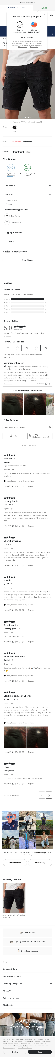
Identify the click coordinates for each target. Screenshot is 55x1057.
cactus (7, 462)
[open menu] (3, 14)
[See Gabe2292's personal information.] (16, 505)
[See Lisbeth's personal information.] (13, 544)
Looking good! (10, 628)
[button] (20, 27)
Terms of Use (34, 47)
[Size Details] (7, 215)
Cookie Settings (9, 1048)
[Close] (44, 14)
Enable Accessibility (27, 2)
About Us (7, 990)
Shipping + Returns (13, 232)
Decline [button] (15, 1052)
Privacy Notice (23, 1046)
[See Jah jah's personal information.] (12, 660)
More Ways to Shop (12, 976)
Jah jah (7, 660)
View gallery (40, 862)
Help (5, 961)
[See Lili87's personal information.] (11, 584)
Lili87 (6, 584)
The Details (9, 185)
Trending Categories (12, 983)
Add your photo (15, 862)
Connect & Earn (10, 969)
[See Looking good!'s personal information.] (19, 628)
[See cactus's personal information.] (12, 462)
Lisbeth (7, 544)
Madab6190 (9, 699)
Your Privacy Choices (25, 1048)
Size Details (15, 216)
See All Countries (27, 37)
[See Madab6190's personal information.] (17, 699)
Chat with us (16, 222)
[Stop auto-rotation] (52, 34)
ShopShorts (27, 260)
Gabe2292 (8, 504)
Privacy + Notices (11, 998)
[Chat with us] (7, 222)
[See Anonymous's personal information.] (16, 771)
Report (31, 486)
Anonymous (9, 770)
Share (11, 241)
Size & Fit (8, 194)
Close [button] (40, 1052)
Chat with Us (29, 932)
